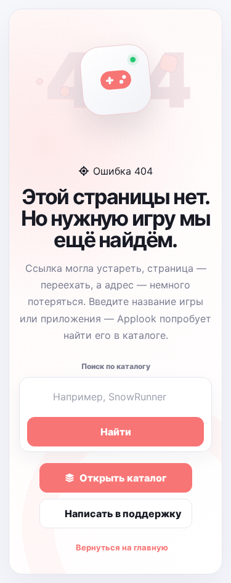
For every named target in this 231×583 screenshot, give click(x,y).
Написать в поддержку (123, 513)
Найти (115, 432)
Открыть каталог (122, 478)
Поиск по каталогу (115, 366)
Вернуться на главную (122, 547)
